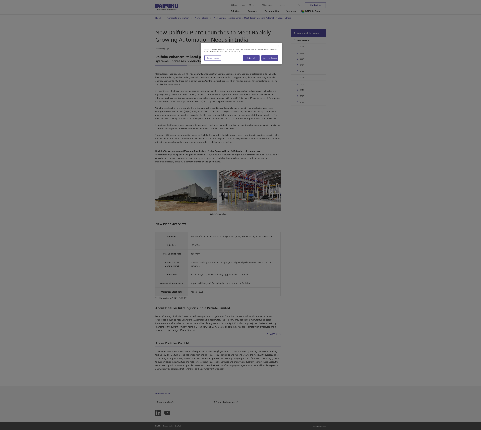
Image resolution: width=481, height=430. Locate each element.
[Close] (278, 46)
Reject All (251, 58)
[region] (241, 53)
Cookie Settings (213, 58)
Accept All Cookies (270, 58)
